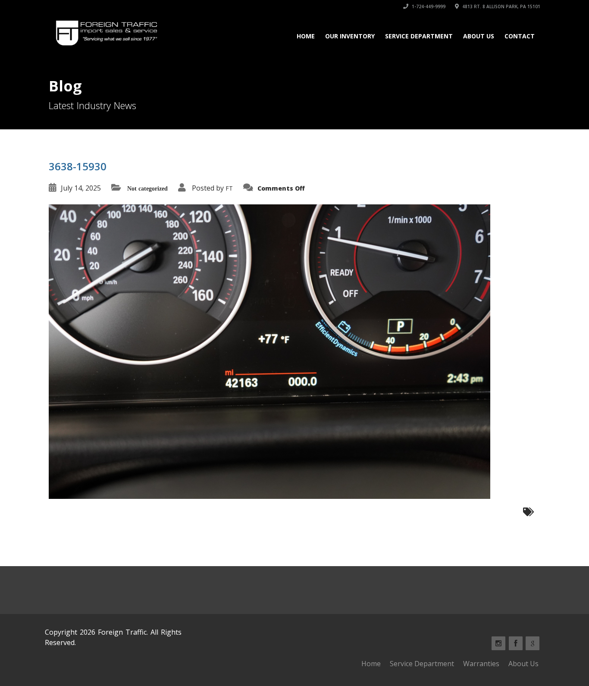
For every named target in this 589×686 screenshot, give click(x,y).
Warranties (481, 663)
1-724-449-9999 (427, 6)
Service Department (419, 36)
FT (229, 188)
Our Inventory (350, 36)
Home (306, 36)
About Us (478, 36)
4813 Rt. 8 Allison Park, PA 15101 (500, 6)
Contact (519, 36)
